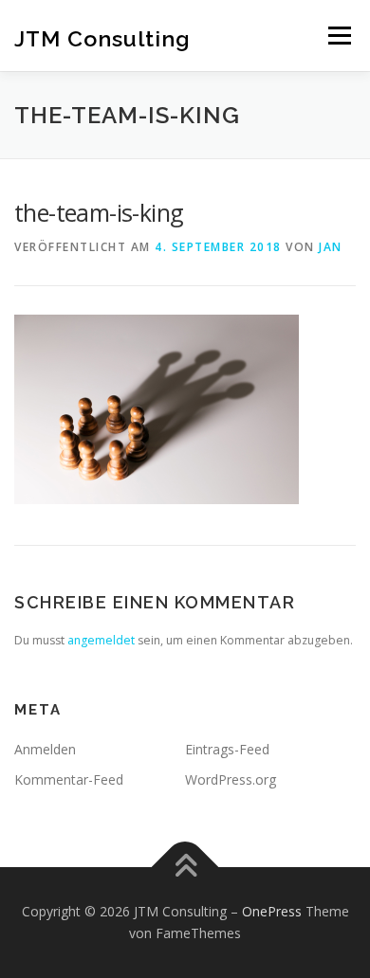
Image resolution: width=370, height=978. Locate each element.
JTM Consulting (102, 37)
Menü (338, 35)
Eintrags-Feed (227, 749)
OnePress (272, 911)
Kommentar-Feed (68, 779)
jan (330, 247)
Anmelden (45, 749)
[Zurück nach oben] (185, 866)
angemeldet (101, 640)
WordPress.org (230, 779)
